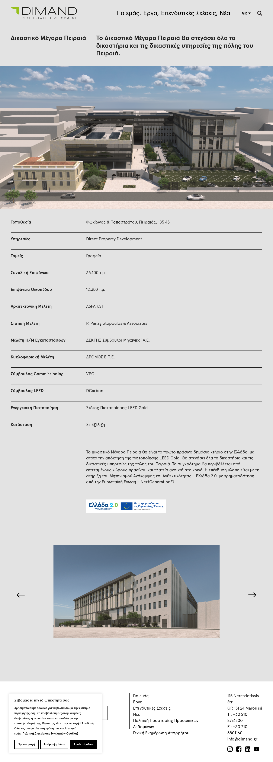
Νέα (225, 13)
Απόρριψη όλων (54, 744)
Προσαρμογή (26, 744)
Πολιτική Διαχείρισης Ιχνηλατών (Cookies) (50, 733)
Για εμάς (127, 13)
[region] (55, 723)
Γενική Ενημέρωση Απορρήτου (161, 733)
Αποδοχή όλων (83, 744)
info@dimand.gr (242, 739)
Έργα (150, 13)
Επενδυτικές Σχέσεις (188, 13)
